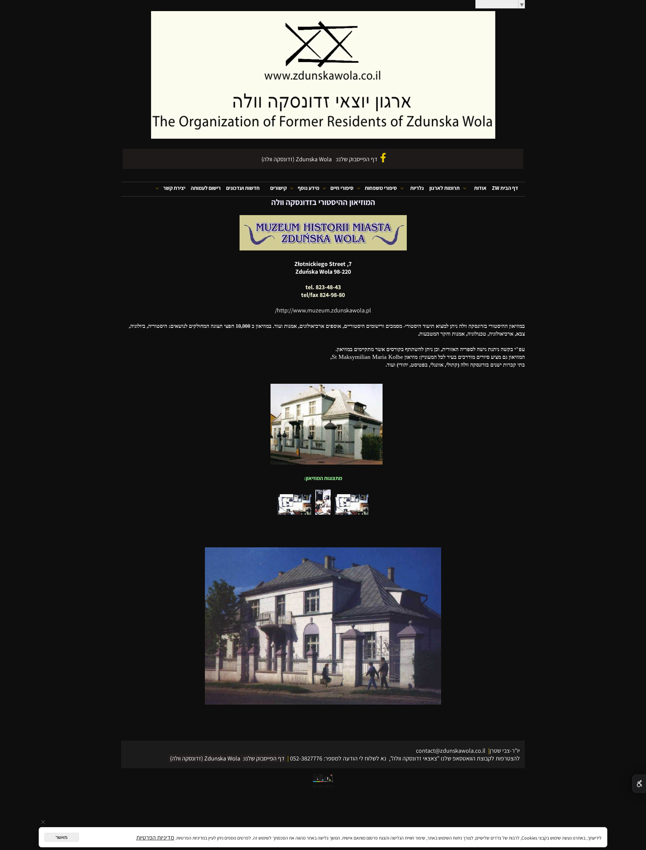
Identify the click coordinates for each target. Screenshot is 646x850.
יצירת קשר (174, 188)
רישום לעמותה (206, 188)
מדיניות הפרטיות (155, 837)
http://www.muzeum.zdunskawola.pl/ (323, 310)
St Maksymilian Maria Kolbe (367, 356)
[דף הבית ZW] (323, 75)
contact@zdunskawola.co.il (451, 750)
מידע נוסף (308, 188)
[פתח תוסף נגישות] (639, 784)
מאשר (62, 837)
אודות (480, 188)
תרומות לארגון (444, 188)
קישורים (278, 188)
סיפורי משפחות (381, 188)
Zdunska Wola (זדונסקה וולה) (296, 159)
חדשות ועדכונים (243, 188)
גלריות (417, 188)
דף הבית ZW (505, 188)
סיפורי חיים (342, 188)
